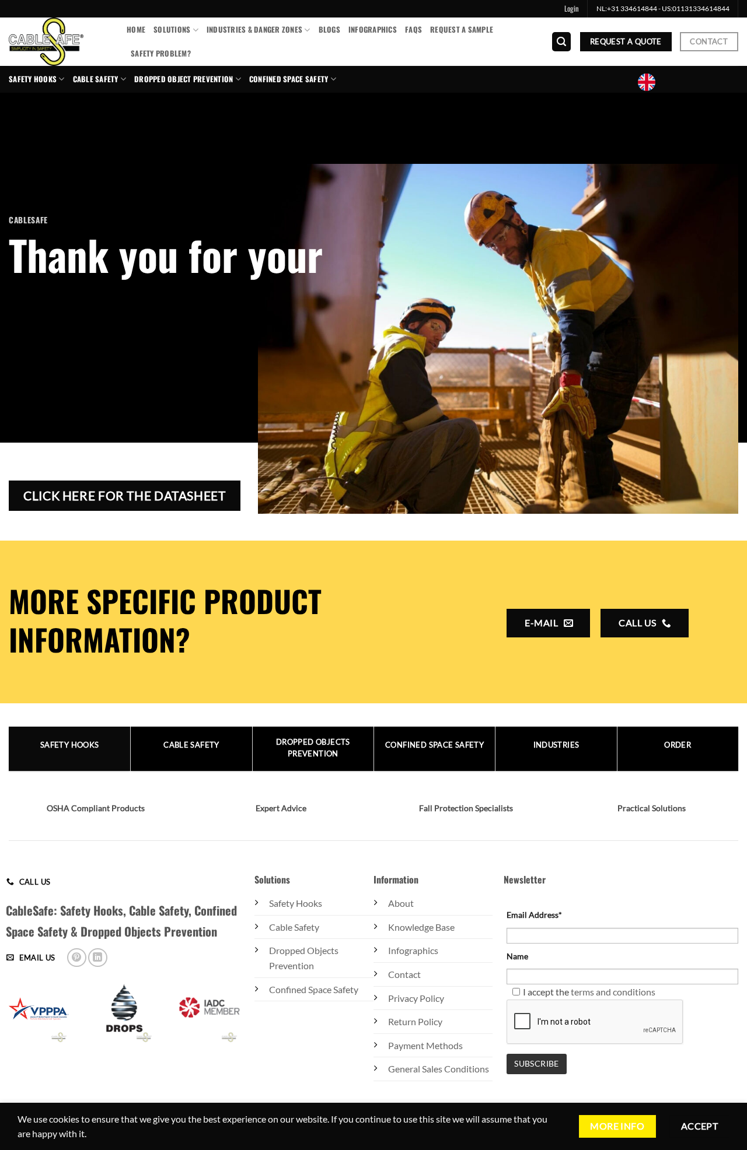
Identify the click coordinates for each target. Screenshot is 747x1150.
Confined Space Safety (313, 989)
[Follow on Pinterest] (76, 957)
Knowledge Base (421, 926)
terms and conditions (613, 991)
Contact (404, 974)
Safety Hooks (33, 79)
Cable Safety (95, 79)
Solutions (171, 29)
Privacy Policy (416, 998)
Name (517, 956)
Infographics (372, 29)
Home (136, 29)
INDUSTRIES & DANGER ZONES (254, 29)
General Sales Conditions (438, 1068)
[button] (571, 8)
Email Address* (534, 915)
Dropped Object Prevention (183, 79)
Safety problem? (161, 53)
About (401, 903)
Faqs (413, 29)
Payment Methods (425, 1045)
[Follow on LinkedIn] (97, 957)
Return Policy (415, 1021)
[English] (651, 82)
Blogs (329, 29)
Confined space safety (288, 79)
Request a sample (461, 29)
